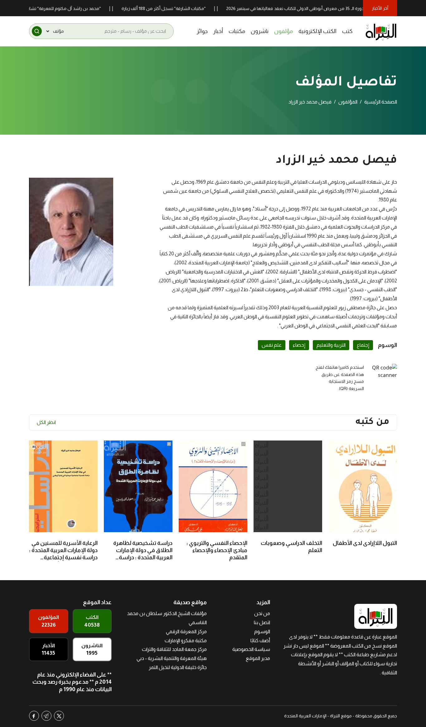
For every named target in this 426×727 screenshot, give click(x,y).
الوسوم (262, 631)
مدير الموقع (258, 658)
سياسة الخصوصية (251, 649)
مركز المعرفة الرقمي (186, 631)
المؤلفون (347, 101)
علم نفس (272, 345)
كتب (347, 31)
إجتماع (363, 345)
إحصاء (299, 345)
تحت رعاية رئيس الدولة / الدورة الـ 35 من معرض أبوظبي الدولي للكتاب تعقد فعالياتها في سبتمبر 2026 (333, 8)
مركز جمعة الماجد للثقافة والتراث (174, 649)
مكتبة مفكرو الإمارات (186, 640)
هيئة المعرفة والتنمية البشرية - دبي (172, 658)
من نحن (262, 613)
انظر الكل (46, 422)
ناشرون (260, 31)
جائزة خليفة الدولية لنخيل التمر (178, 667)
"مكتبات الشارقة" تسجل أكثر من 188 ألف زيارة (178, 8)
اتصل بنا (262, 622)
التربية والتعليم (331, 345)
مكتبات (237, 31)
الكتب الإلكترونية (317, 31)
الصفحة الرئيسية (380, 101)
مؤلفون (283, 31)
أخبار (218, 31)
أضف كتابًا (260, 640)
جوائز (202, 31)
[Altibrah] (381, 31)
